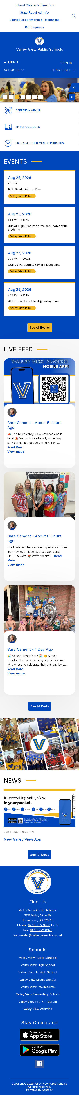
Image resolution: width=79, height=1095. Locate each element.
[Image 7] (40, 97)
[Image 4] (23, 97)
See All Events (40, 327)
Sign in (66, 63)
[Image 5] (28, 97)
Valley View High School (38, 965)
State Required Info (34, 12)
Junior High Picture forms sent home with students (37, 227)
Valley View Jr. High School (37, 972)
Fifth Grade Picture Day (25, 189)
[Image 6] (34, 97)
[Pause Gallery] (72, 97)
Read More (15, 447)
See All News (39, 854)
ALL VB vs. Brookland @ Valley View (34, 301)
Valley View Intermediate (38, 987)
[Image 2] (11, 97)
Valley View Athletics (37, 1009)
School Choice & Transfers (34, 5)
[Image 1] (5, 97)
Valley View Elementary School (37, 994)
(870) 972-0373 (41, 930)
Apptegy (47, 1089)
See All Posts (39, 706)
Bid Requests (34, 27)
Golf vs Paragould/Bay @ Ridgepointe (35, 264)
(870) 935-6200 (39, 925)
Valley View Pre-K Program (38, 1001)
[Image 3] (17, 97)
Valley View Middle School (37, 979)
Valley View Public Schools (38, 958)
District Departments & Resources (34, 20)
